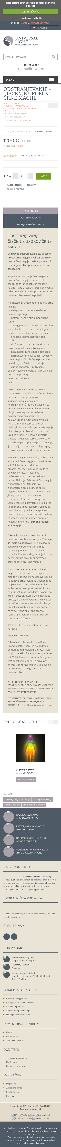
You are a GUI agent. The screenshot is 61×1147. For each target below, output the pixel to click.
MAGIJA (17, 103)
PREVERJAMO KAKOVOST (30, 826)
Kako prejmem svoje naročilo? (20, 1002)
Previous (50, 722)
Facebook (6, 936)
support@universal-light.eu (24, 960)
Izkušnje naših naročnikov (18, 1014)
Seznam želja (12, 1091)
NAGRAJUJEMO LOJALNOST (31, 838)
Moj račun (11, 1083)
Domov (7, 103)
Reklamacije (12, 1036)
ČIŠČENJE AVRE (25, 770)
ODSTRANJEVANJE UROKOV (17, 106)
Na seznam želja (14, 185)
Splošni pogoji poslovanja (18, 1010)
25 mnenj (23, 155)
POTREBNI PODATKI (31, 217)
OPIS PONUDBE (30, 210)
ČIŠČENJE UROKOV (12, 805)
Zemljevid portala (14, 1040)
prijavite (23, 23)
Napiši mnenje (37, 155)
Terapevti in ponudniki (16, 1057)
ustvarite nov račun (39, 23)
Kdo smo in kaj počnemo (17, 998)
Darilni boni (11, 1062)
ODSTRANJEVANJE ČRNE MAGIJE (17, 799)
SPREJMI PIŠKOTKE (30, 11)
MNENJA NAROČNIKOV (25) (30, 224)
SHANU (23, 113)
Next (55, 722)
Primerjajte (32, 185)
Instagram (14, 936)
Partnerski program (15, 1066)
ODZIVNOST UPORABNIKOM (32, 849)
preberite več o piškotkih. (30, 18)
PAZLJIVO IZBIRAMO (27, 814)
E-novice (10, 1095)
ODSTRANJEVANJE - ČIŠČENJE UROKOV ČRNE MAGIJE (21, 109)
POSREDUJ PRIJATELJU (15, 189)
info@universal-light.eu (23, 957)
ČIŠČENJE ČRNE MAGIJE (43, 799)
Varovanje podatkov (15, 1006)
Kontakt (9, 1032)
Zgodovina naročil (14, 1087)
